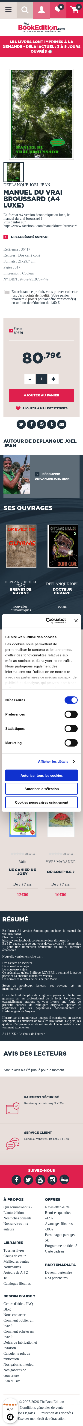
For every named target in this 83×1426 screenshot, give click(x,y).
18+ (6, 1278)
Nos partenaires (56, 1278)
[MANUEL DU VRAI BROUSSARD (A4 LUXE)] (41, 156)
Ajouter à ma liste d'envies (45, 408)
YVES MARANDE (61, 862)
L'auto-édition (13, 1213)
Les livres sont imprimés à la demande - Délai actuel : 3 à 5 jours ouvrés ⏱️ (41, 46)
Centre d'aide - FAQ (18, 1304)
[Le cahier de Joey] (22, 818)
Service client (38, 1132)
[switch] (71, 714)
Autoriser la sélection (41, 789)
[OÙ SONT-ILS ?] (60, 818)
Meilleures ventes (16, 1261)
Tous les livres (13, 1250)
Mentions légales (22, 1413)
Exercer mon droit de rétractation (41, 1418)
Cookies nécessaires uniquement (41, 802)
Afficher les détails (53, 761)
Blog (7, 1309)
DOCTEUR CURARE (62, 591)
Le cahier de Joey (22, 872)
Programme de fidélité (61, 1246)
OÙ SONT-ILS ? (60, 872)
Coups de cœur (14, 1256)
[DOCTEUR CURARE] (62, 546)
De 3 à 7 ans (22, 884)
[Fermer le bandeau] (76, 620)
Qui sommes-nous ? (17, 1207)
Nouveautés (12, 1267)
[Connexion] (41, 13)
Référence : (11, 249)
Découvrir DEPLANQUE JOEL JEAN (52, 476)
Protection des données (56, 1413)
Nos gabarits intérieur (19, 1364)
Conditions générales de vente (41, 1407)
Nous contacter (14, 1315)
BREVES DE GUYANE (21, 591)
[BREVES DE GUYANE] (21, 546)
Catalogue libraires (17, 1283)
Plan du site (11, 1381)
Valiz (22, 862)
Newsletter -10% (57, 1207)
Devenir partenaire (58, 1272)
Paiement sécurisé (41, 1097)
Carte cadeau (54, 1251)
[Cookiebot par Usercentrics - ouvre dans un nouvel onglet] (48, 621)
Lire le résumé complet (29, 236)
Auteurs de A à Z (15, 1272)
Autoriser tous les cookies (42, 775)
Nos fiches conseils (17, 1218)
